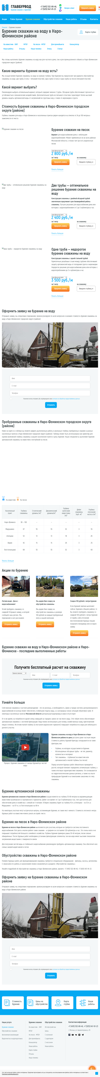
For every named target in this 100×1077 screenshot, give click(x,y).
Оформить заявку (87, 8)
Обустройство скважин (53, 19)
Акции (4, 19)
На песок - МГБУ (39, 44)
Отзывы (83, 19)
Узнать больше (57, 169)
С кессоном (49, 1042)
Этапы (49, 49)
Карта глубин (90, 32)
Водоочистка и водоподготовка (12, 1039)
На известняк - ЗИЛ (10, 44)
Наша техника (36, 49)
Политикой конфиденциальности (10, 1074)
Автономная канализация (10, 1035)
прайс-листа (40, 813)
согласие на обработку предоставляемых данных (66, 399)
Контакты (94, 19)
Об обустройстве (50, 1027)
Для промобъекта (57, 44)
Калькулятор (74, 44)
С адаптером (49, 1039)
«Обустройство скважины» (65, 864)
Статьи (60, 49)
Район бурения (16, 19)
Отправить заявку (10, 624)
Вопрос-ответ (69, 8)
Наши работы (71, 19)
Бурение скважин (33, 19)
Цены (47, 1031)
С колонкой (48, 1035)
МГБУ (26, 44)
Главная (4, 27)
